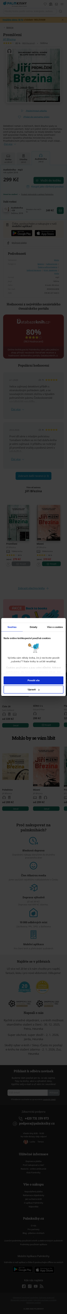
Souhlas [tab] (12, 627)
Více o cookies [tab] (55, 627)
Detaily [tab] (33, 627)
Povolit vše (34, 680)
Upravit (32, 689)
